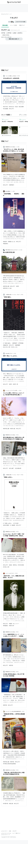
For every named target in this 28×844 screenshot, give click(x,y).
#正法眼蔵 (5, 108)
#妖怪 (10, 565)
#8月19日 (5, 106)
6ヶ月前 (20, 249)
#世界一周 (15, 384)
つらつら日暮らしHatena (11, 75)
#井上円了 (11, 108)
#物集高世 (5, 345)
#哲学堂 (11, 665)
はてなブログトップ (5, 834)
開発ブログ (18, 833)
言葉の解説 (5, 25)
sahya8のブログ (9, 353)
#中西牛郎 (5, 803)
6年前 (17, 631)
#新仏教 (11, 803)
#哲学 (17, 286)
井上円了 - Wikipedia (7, 121)
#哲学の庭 (12, 428)
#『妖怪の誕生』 (7, 343)
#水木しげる (14, 347)
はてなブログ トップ (7, 14)
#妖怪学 (5, 241)
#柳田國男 (17, 345)
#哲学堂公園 (6, 286)
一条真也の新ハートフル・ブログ (13, 294)
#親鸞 (10, 623)
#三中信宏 (15, 523)
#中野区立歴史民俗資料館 (9, 763)
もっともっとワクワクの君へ (12, 390)
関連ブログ (22, 25)
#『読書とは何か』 (7, 523)
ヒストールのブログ (10, 573)
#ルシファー (16, 623)
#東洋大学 (11, 625)
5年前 (16, 573)
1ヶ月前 (17, 146)
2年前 (22, 294)
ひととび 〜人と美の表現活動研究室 (13, 711)
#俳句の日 (11, 106)
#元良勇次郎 (18, 468)
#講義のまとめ (11, 241)
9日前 (18, 75)
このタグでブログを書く (20, 21)
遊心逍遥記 (8, 191)
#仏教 (16, 106)
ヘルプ (13, 833)
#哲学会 (15, 565)
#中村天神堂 (21, 565)
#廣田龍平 (14, 343)
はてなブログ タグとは (6, 833)
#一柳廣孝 (12, 525)
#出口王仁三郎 (6, 347)
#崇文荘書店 (6, 525)
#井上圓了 (11, 468)
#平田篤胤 (20, 343)
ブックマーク (5, 119)
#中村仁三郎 (6, 567)
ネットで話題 (13, 25)
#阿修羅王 (5, 625)
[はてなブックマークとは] (11, 115)
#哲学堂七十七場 (7, 288)
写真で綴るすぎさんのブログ (12, 249)
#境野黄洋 (11, 185)
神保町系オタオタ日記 (10, 146)
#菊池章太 (5, 243)
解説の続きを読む (13, 39)
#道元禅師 (21, 106)
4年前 (20, 390)
